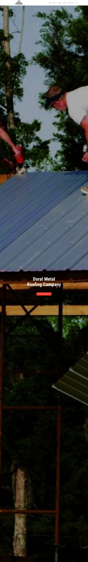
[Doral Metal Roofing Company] (19, 2)
